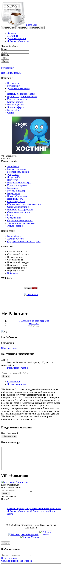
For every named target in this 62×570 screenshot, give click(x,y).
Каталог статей (15, 102)
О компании (13, 381)
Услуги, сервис (15, 225)
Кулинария (12, 188)
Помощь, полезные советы (21, 94)
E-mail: (4, 49)
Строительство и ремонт (20, 220)
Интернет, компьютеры (19, 182)
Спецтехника (14, 217)
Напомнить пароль (11, 73)
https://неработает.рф (17, 368)
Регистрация (7, 67)
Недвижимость (15, 198)
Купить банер (14, 236)
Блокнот (11, 33)
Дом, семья (13, 174)
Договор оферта (15, 107)
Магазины (12, 35)
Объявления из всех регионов (16, 561)
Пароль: (5, 55)
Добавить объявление (18, 41)
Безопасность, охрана (18, 172)
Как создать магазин (17, 99)
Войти (5, 61)
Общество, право (16, 201)
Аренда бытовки (15, 238)
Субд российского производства (23, 241)
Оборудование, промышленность (24, 204)
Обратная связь (9, 348)
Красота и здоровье (17, 185)
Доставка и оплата (16, 384)
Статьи (10, 112)
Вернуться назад (9, 558)
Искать (5, 376)
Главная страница (16, 508)
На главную (13, 83)
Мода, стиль (13, 193)
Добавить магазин (16, 38)
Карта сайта (13, 110)
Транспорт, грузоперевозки (21, 223)
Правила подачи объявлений (22, 96)
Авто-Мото (13, 166)
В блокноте (13, 273)
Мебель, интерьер (16, 190)
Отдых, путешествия (18, 207)
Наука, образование (17, 196)
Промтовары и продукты (20, 209)
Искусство (12, 180)
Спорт (10, 215)
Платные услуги (15, 104)
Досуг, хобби (13, 177)
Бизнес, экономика (16, 169)
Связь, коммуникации (18, 212)
